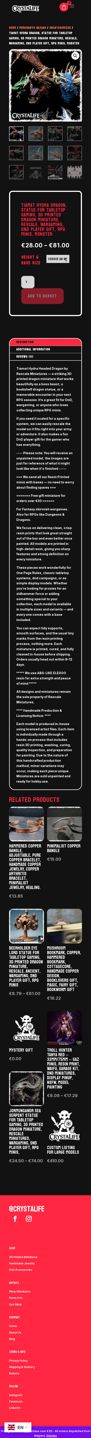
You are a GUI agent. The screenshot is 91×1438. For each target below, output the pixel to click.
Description (25, 342)
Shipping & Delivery (22, 1367)
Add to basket (42, 296)
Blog (12, 1339)
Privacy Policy (18, 1360)
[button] (75, 56)
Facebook (15, 1401)
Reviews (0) (24, 356)
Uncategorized (60, 28)
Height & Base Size (31, 260)
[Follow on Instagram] (29, 1219)
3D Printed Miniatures (23, 1257)
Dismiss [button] (51, 1435)
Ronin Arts (16, 1297)
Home (12, 28)
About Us (15, 1332)
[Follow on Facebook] (15, 1219)
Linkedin (14, 1407)
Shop (12, 1248)
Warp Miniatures (19, 1291)
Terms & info (17, 1352)
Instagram (15, 1395)
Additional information (33, 349)
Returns (14, 1373)
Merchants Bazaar (32, 28)
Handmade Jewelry (22, 1263)
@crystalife (26, 1209)
